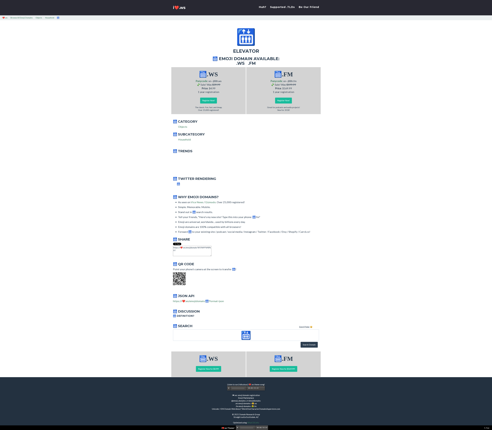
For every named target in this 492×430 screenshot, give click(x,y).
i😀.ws (254, 403)
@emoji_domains (238, 401)
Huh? (262, 7)
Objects (38, 18)
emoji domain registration (249, 395)
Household (49, 18)
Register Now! (208, 100)
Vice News (197, 202)
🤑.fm (254, 406)
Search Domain (309, 345)
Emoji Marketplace (246, 398)
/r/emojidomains (254, 401)
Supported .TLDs (282, 7)
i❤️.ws (179, 7)
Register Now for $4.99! (208, 369)
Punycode (201, 81)
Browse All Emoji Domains (21, 18)
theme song (259, 384)
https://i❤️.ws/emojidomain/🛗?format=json (198, 301)
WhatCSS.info (253, 422)
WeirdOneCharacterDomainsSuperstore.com (261, 409)
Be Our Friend (309, 7)
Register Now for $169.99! (283, 369)
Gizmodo (210, 202)
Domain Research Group (249, 414)
